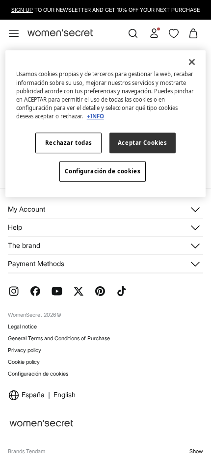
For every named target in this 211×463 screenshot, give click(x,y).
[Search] (133, 33)
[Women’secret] (60, 33)
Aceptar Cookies (142, 142)
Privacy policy (24, 350)
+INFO (95, 116)
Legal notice (22, 326)
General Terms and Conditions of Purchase (59, 338)
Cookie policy (24, 361)
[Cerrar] (192, 62)
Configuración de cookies (38, 373)
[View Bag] (193, 33)
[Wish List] (174, 33)
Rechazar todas (68, 142)
